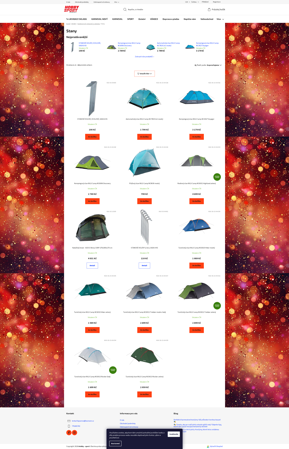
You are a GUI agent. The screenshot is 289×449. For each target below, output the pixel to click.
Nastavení (115, 443)
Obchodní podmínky (82, 2)
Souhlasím (173, 434)
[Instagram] (74, 432)
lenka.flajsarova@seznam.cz (83, 421)
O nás (68, 2)
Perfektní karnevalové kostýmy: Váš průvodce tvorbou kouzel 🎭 (197, 421)
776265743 (76, 426)
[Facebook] (69, 432)
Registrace (217, 2)
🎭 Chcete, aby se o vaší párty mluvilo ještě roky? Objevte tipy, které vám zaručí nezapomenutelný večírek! (198, 426)
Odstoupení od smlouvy (102, 2)
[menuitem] (76, 19)
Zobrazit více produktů (144, 56)
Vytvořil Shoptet (216, 446)
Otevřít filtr (144, 73)
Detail (92, 265)
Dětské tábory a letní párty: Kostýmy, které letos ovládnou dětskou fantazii (196, 431)
